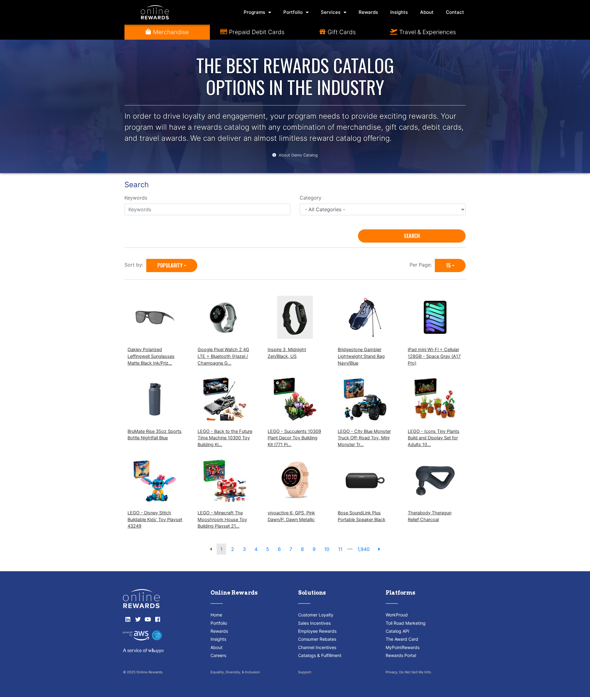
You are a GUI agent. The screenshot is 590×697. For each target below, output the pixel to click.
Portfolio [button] (293, 12)
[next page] (379, 549)
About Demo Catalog (298, 155)
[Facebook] (158, 619)
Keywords (135, 198)
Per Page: (422, 265)
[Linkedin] (128, 619)
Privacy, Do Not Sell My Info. (409, 672)
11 (340, 549)
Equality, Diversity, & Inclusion (235, 672)
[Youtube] (148, 619)
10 (326, 549)
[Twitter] (138, 619)
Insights (399, 12)
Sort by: (135, 265)
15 (448, 265)
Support (304, 672)
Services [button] (330, 12)
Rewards (368, 12)
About (427, 12)
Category (310, 198)
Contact (455, 12)
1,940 (363, 549)
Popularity (170, 265)
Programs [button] (254, 12)
